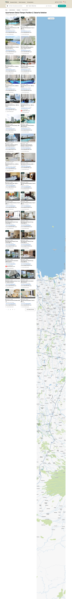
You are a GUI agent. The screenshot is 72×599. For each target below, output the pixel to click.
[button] (59, 2)
